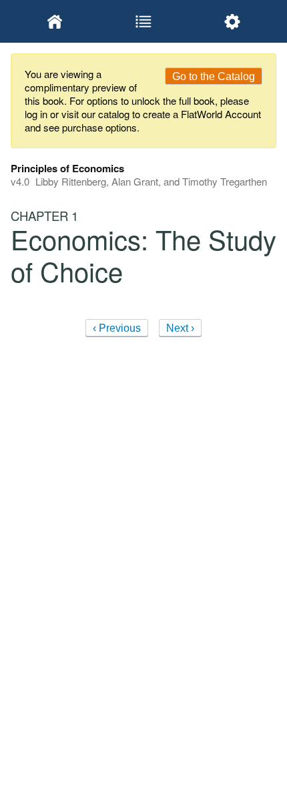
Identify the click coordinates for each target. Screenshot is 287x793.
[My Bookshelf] (55, 21)
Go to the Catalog (213, 76)
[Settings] (232, 21)
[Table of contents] (143, 21)
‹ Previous (117, 328)
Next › (180, 328)
